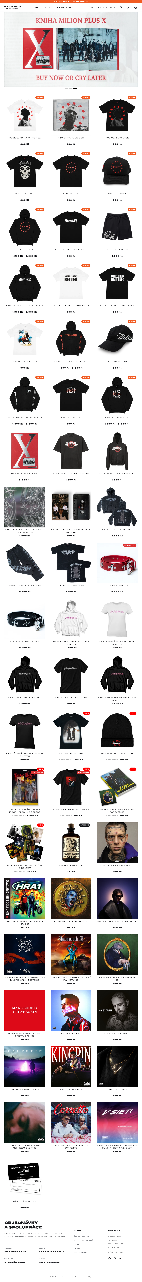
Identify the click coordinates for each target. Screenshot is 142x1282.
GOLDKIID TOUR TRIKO (71, 753)
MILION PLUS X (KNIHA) (24, 474)
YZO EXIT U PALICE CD (71, 138)
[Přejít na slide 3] (75, 88)
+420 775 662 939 (49, 1262)
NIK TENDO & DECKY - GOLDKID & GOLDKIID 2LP (24, 531)
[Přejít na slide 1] (66, 88)
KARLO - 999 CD (117, 1089)
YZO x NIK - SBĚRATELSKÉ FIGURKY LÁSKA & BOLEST (24, 810)
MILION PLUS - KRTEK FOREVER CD (117, 978)
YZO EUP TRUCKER (117, 194)
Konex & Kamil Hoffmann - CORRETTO (71, 1146)
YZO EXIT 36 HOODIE (117, 418)
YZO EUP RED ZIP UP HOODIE (71, 362)
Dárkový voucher (25, 1201)
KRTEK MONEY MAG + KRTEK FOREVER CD (117, 810)
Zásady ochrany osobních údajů (82, 1277)
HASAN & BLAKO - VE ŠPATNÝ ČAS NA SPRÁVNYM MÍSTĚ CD (25, 978)
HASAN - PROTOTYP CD (25, 1089)
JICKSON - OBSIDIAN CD (117, 1033)
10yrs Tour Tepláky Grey (24, 586)
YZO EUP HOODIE (25, 250)
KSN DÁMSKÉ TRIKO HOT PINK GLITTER (117, 643)
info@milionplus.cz (15, 1262)
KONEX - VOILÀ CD (71, 1033)
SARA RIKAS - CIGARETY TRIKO (71, 474)
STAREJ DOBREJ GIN (71, 865)
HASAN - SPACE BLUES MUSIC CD (117, 921)
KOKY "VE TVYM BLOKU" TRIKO (71, 809)
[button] (120, 7)
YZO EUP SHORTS (117, 250)
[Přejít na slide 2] (70, 88)
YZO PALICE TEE (24, 194)
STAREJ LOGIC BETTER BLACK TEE (117, 306)
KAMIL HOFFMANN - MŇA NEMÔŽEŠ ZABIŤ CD (25, 1146)
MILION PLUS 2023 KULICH (117, 753)
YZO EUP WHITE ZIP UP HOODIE (24, 418)
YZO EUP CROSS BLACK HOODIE (25, 306)
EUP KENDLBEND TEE (25, 362)
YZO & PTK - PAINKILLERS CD (117, 865)
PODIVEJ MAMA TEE (117, 138)
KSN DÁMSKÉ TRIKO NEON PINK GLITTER (25, 754)
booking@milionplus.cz (51, 1251)
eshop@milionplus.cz (16, 1251)
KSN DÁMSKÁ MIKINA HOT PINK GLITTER (71, 643)
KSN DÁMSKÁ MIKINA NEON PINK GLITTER (117, 698)
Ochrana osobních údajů (83, 1240)
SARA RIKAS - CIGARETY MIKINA (117, 474)
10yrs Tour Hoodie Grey (117, 530)
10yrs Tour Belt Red (117, 586)
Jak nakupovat (79, 1244)
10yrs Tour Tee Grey (71, 586)
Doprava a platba (80, 1252)
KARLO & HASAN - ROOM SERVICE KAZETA (71, 531)
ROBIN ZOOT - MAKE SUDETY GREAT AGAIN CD (25, 1034)
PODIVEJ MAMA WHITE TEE (25, 138)
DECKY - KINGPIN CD (71, 1089)
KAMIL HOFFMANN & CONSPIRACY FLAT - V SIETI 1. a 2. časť (117, 1146)
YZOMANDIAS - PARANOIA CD (71, 921)
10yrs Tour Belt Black (25, 642)
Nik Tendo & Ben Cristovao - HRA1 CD (24, 922)
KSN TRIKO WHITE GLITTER (71, 697)
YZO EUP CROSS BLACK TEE (71, 250)
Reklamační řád (80, 1248)
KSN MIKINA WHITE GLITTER (24, 697)
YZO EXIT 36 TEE (71, 418)
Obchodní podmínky (82, 1236)
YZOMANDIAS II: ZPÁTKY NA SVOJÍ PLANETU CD (71, 978)
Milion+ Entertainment (62, 1277)
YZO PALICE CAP (117, 362)
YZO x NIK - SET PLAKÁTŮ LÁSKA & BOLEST (24, 866)
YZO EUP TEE (71, 194)
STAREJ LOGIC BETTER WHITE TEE (71, 306)
